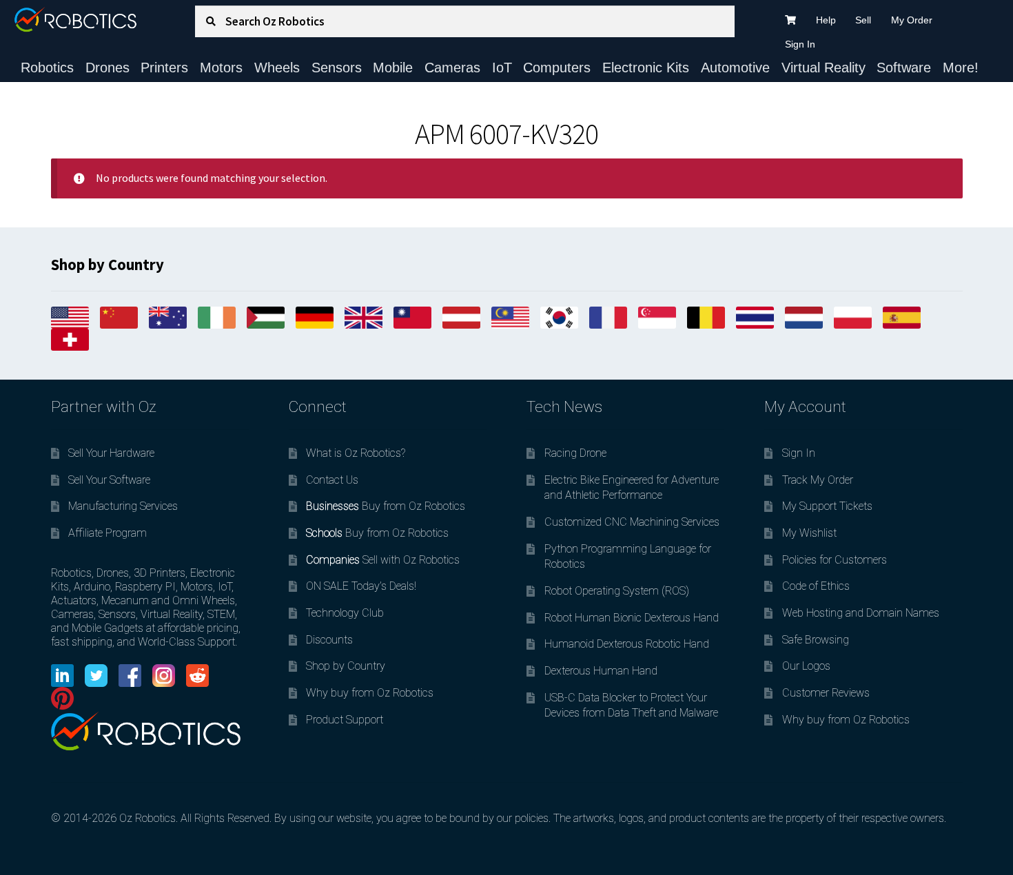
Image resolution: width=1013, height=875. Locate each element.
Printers (164, 67)
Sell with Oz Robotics (383, 559)
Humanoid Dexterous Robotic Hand (626, 643)
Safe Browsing (815, 639)
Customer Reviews (826, 692)
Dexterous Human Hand (600, 670)
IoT (502, 67)
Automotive (735, 67)
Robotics (47, 67)
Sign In (800, 44)
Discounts (329, 639)
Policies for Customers (834, 559)
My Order (911, 19)
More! (961, 67)
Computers (557, 67)
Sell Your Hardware (111, 453)
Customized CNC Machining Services (631, 521)
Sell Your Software (109, 479)
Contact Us (332, 479)
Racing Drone (575, 453)
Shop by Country (345, 665)
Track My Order (817, 479)
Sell (863, 19)
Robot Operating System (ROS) (616, 590)
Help (826, 19)
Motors (221, 67)
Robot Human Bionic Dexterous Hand (631, 617)
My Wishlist (809, 532)
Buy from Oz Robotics (385, 506)
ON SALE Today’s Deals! (361, 586)
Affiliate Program (107, 532)
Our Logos (806, 665)
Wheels (277, 67)
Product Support (344, 719)
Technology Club (345, 612)
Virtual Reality (823, 67)
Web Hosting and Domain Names (860, 612)
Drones (107, 67)
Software (904, 67)
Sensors (336, 67)
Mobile (393, 67)
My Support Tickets (827, 506)
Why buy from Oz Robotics (369, 692)
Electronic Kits (645, 67)
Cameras (452, 67)
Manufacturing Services (123, 506)
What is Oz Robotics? (355, 453)
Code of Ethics (816, 586)
